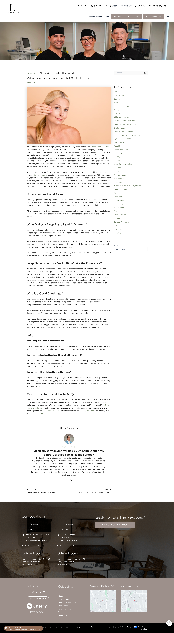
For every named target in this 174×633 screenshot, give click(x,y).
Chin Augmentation (121, 117)
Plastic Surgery (120, 200)
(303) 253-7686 (54, 411)
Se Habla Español (95, 17)
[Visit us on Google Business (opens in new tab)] (82, 5)
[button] (127, 16)
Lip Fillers (117, 168)
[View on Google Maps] (103, 601)
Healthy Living (119, 157)
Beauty (116, 92)
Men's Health (119, 179)
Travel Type (118, 229)
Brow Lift (117, 103)
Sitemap (129, 627)
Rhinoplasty (118, 204)
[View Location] (110, 5)
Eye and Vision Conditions (124, 139)
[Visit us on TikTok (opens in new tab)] (78, 5)
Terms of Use (119, 627)
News (116, 193)
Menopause (118, 182)
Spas (116, 211)
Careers (117, 113)
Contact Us (62, 615)
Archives (117, 246)
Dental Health (119, 128)
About (60, 596)
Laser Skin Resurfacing (123, 164)
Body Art (117, 99)
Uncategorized (119, 233)
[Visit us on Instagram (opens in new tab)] (74, 5)
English (106, 17)
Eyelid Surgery (119, 142)
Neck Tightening (120, 189)
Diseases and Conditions (123, 132)
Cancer (117, 110)
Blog (60, 612)
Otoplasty (118, 197)
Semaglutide (119, 207)
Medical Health (120, 175)
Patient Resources (65, 609)
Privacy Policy (107, 627)
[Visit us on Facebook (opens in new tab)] (70, 5)
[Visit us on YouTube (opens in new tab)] (85, 5)
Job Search (118, 160)
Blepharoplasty (120, 95)
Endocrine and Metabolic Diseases (127, 135)
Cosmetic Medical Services (124, 121)
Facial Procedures (121, 150)
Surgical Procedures (121, 222)
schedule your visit (37, 413)
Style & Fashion (120, 215)
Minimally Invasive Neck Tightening (127, 186)
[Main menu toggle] (168, 16)
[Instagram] (71, 480)
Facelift (117, 146)
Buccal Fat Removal (121, 106)
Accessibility (95, 627)
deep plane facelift (100, 147)
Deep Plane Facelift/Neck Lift (125, 124)
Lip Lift (117, 171)
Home (60, 593)
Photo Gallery (63, 606)
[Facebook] (67, 480)
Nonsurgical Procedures (67, 602)
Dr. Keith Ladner (41, 175)
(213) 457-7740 (89, 411)
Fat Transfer (118, 153)
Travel (116, 226)
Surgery (117, 218)
